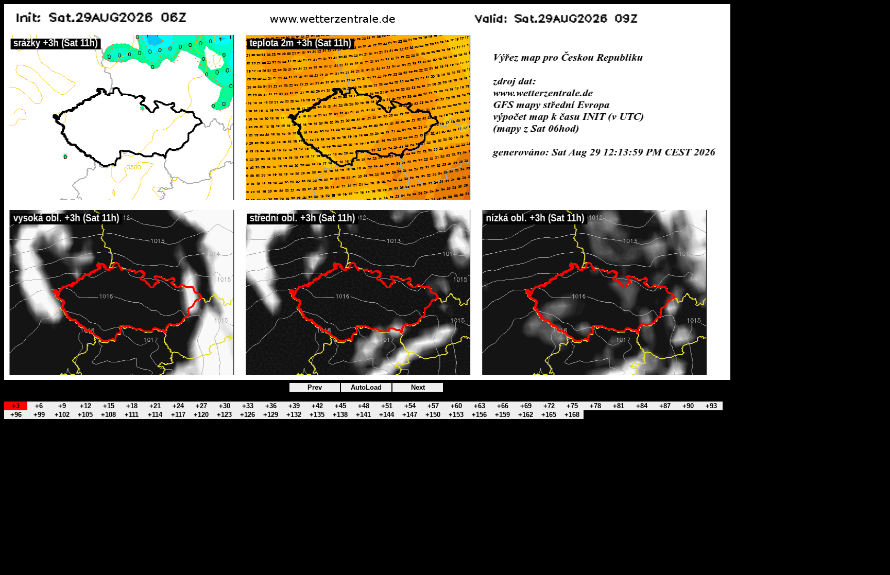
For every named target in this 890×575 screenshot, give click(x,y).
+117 (178, 415)
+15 (108, 406)
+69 (526, 406)
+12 (85, 406)
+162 (525, 415)
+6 (39, 406)
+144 (386, 415)
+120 (201, 415)
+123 (224, 415)
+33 (247, 406)
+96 (16, 415)
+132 (293, 415)
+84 (641, 406)
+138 (340, 415)
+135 (317, 415)
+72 (549, 406)
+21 (155, 406)
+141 (363, 415)
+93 (711, 406)
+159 (502, 415)
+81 (618, 406)
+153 (456, 415)
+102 (62, 415)
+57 (433, 406)
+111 (132, 415)
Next (418, 387)
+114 (155, 415)
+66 (502, 406)
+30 (224, 406)
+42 (317, 406)
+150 (432, 415)
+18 (132, 406)
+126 (247, 415)
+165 (548, 415)
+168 (571, 415)
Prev (314, 387)
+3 (16, 406)
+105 (85, 415)
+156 (479, 415)
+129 (270, 415)
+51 (386, 406)
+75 (572, 406)
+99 (39, 415)
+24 (178, 406)
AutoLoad (366, 387)
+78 (595, 406)
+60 (456, 406)
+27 (201, 406)
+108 (108, 415)
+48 (363, 406)
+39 (294, 406)
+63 (479, 406)
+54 (410, 406)
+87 (665, 406)
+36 (271, 406)
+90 (688, 406)
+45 (340, 406)
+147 (409, 415)
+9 (62, 406)
